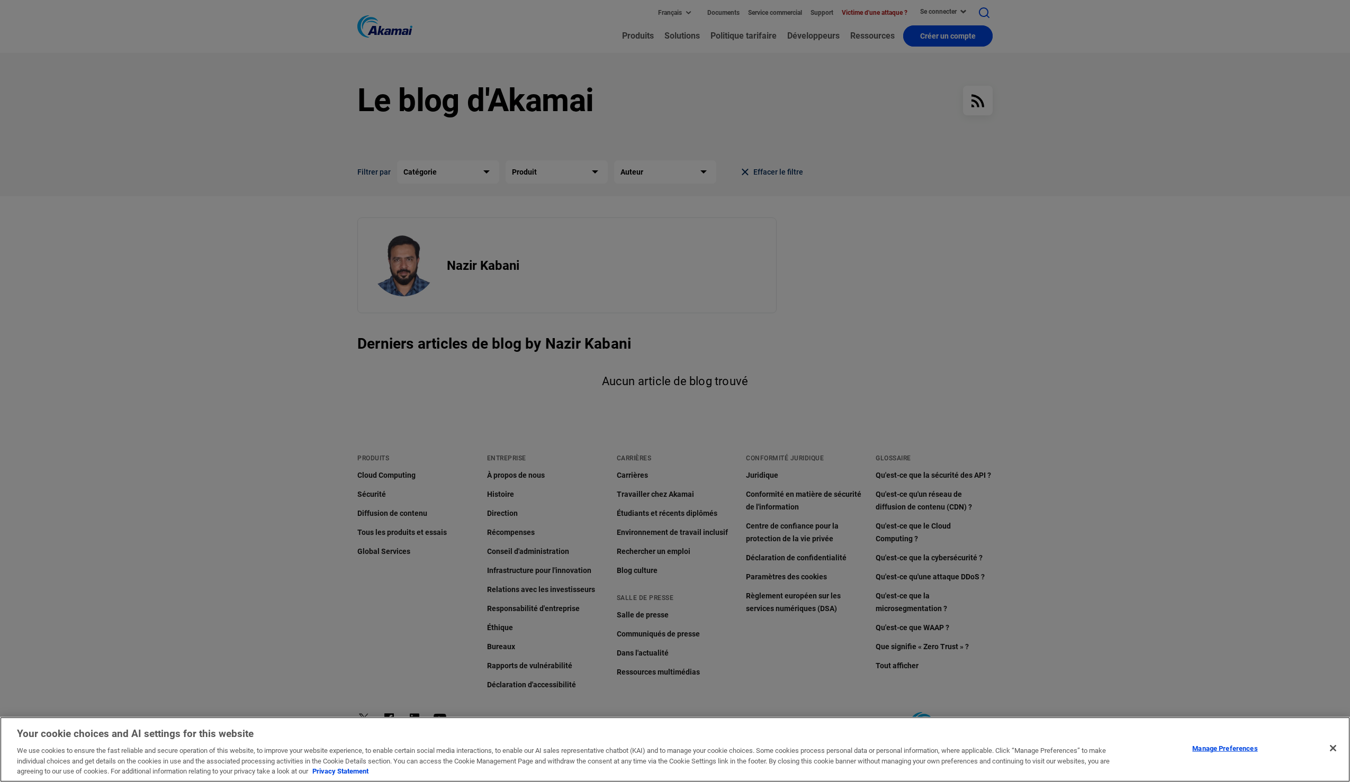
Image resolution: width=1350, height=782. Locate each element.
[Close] (1333, 748)
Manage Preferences (1224, 748)
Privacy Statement (340, 771)
